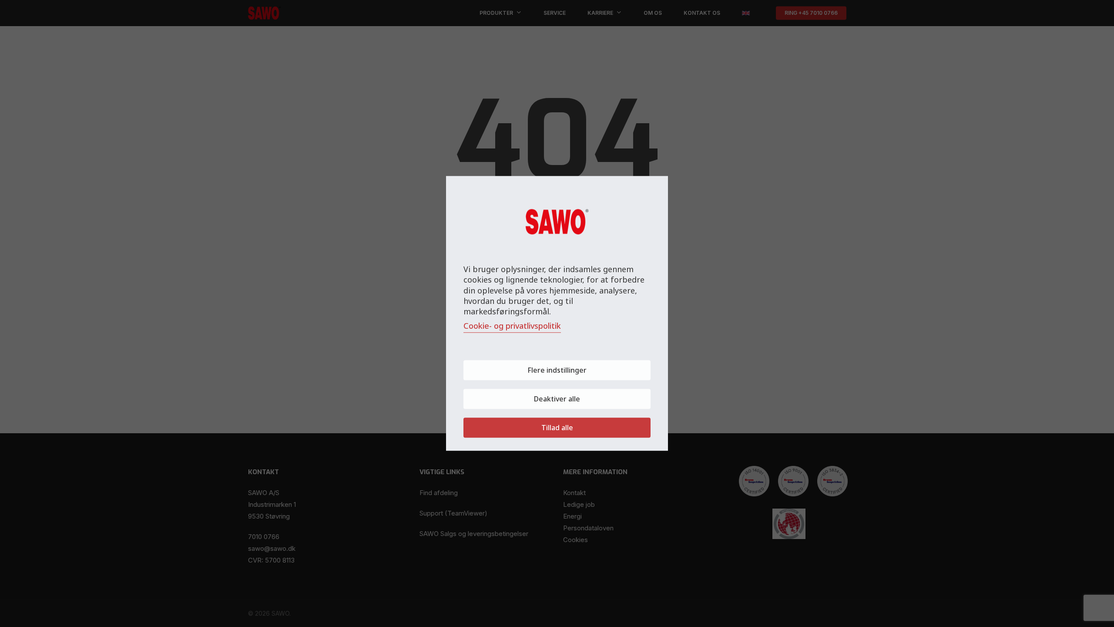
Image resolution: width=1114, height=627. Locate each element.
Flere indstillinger (557, 370)
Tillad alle (557, 428)
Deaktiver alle (557, 399)
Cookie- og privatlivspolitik (512, 326)
